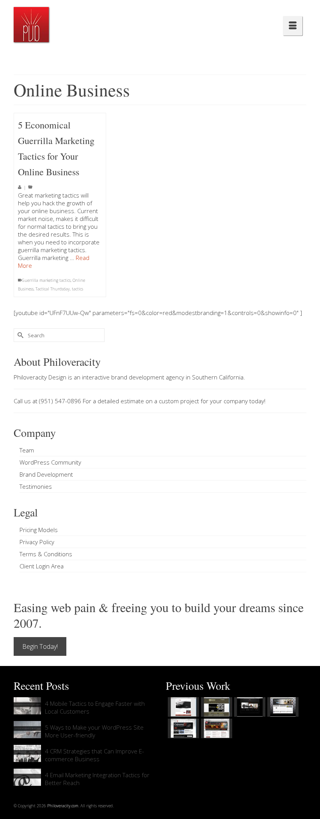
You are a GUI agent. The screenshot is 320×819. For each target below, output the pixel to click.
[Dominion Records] (248, 707)
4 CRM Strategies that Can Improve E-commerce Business (94, 755)
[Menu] (292, 26)
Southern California (218, 377)
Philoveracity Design (40, 377)
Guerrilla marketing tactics (46, 280)
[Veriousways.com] (182, 707)
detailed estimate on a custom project (148, 401)
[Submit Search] (19, 335)
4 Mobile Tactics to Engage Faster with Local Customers (95, 707)
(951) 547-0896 (60, 401)
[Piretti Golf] (182, 728)
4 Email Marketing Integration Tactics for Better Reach (97, 779)
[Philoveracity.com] (31, 24)
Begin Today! (40, 646)
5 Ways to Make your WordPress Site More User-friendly (94, 731)
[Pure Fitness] (282, 707)
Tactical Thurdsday (53, 289)
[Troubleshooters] (215, 707)
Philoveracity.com (62, 805)
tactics (77, 289)
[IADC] (215, 728)
